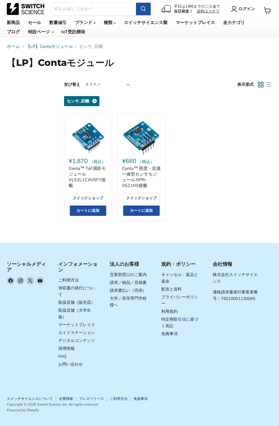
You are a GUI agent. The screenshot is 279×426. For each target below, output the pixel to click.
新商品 (13, 23)
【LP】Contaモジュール (49, 46)
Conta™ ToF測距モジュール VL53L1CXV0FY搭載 (87, 177)
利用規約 (169, 311)
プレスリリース (91, 398)
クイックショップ (88, 198)
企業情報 (66, 398)
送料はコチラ (208, 11)
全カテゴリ (234, 23)
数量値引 (58, 23)
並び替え (72, 84)
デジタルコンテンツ (76, 340)
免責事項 (169, 333)
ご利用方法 (68, 280)
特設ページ (39, 32)
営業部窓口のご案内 (128, 274)
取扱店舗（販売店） (76, 302)
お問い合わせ (70, 364)
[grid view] (261, 84)
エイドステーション (76, 332)
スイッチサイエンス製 (146, 23)
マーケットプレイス (195, 23)
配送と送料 (171, 289)
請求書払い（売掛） (128, 290)
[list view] (268, 84)
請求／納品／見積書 (128, 282)
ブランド (84, 23)
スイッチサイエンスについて (30, 398)
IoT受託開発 (73, 32)
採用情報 (66, 348)
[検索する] (143, 9)
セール (34, 23)
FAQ (62, 356)
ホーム (13, 46)
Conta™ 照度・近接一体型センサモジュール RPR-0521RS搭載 (141, 177)
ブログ (13, 32)
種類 (109, 23)
